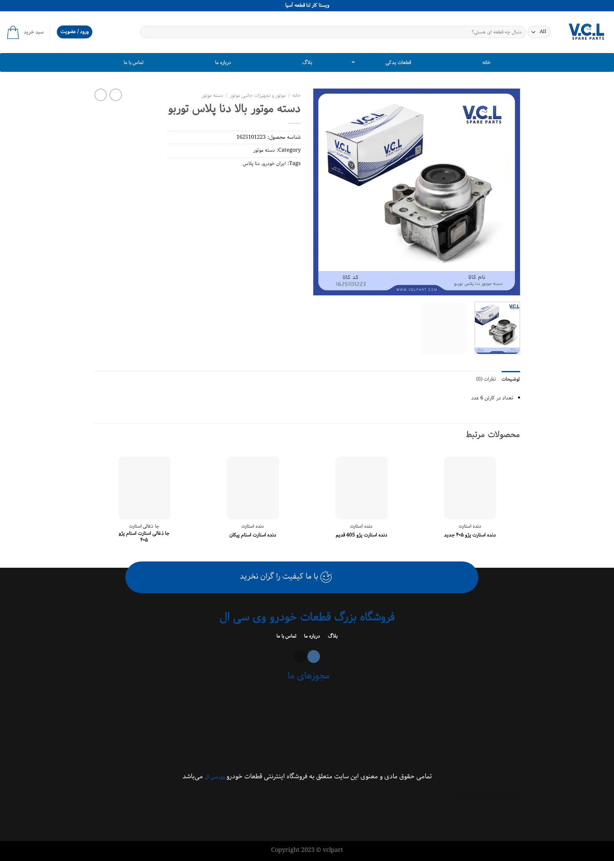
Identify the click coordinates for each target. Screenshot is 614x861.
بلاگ (332, 636)
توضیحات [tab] (511, 379)
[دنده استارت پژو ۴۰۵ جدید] (470, 488)
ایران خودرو (274, 163)
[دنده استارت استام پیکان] (253, 488)
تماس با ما (287, 636)
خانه (296, 95)
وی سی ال (215, 776)
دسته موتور (212, 95)
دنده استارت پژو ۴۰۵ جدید (470, 535)
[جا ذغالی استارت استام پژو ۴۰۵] (144, 488)
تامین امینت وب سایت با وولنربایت (486, 796)
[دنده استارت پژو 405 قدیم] (361, 488)
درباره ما (311, 636)
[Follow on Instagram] (313, 656)
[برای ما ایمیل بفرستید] (300, 656)
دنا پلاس (251, 163)
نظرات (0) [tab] (486, 379)
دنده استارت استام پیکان (252, 535)
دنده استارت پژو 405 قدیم (361, 535)
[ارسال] (147, 32)
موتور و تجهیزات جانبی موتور (258, 95)
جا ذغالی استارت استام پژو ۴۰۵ (144, 536)
